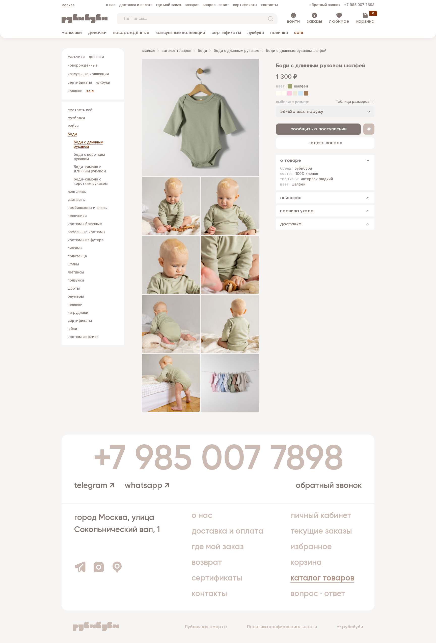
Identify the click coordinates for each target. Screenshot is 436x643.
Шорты (74, 288)
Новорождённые (131, 32)
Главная (148, 50)
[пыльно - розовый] (289, 93)
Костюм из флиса (83, 336)
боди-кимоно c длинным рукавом (90, 169)
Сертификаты (245, 5)
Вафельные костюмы (86, 232)
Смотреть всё (80, 110)
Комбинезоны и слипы (87, 207)
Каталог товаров (176, 50)
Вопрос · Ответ (216, 5)
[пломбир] (295, 93)
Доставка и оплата (135, 5)
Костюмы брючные (85, 224)
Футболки (76, 118)
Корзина (365, 21)
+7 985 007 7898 (359, 5)
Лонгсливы (77, 191)
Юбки (72, 328)
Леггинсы (76, 272)
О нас (110, 5)
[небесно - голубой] (300, 93)
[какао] (306, 93)
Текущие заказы (321, 531)
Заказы (314, 21)
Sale (298, 32)
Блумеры (76, 296)
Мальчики (72, 32)
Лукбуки (255, 32)
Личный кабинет (320, 516)
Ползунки (76, 280)
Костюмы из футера (85, 240)
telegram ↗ (94, 486)
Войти (293, 21)
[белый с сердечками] (278, 93)
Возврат (192, 5)
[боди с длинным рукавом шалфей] (200, 117)
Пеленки (75, 304)
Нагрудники (78, 312)
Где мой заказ (168, 5)
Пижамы (75, 248)
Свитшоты (77, 199)
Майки (73, 126)
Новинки (279, 32)
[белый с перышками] (284, 93)
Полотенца (77, 256)
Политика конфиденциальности (282, 627)
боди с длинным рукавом (88, 144)
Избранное (311, 547)
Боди (72, 134)
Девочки (97, 32)
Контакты (269, 5)
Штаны (73, 264)
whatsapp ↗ (147, 486)
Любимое (339, 21)
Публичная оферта (206, 627)
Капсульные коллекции (180, 32)
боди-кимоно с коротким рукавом (90, 181)
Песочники (77, 215)
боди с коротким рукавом (89, 156)
